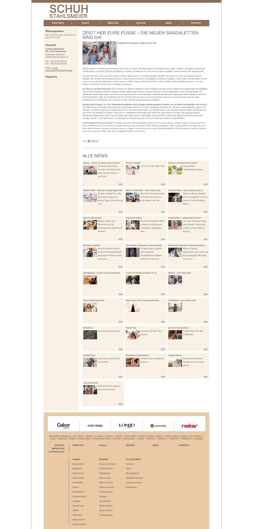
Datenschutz (56, 452)
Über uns (113, 23)
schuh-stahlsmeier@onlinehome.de (58, 69)
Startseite (57, 23)
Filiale (85, 23)
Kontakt (196, 23)
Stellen (140, 23)
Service (130, 445)
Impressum (58, 448)
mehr (120, 184)
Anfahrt (59, 445)
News (168, 23)
